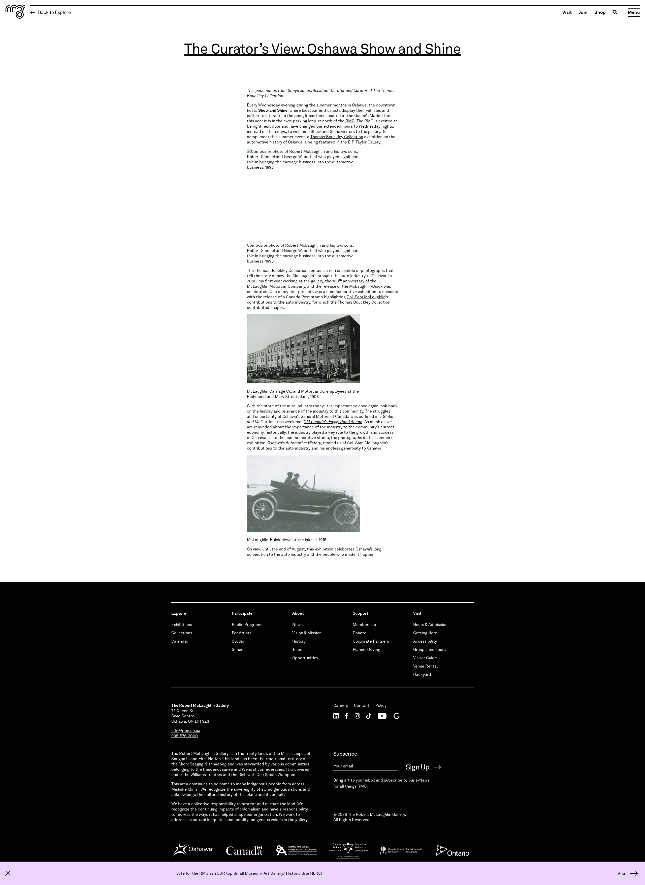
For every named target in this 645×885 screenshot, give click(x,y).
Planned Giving (366, 649)
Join (583, 12)
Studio (238, 641)
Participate (242, 613)
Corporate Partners (371, 641)
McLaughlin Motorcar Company (276, 286)
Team (297, 649)
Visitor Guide (425, 657)
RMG (349, 121)
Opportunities (305, 657)
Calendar (179, 641)
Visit (567, 12)
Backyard (422, 674)
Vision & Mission (306, 633)
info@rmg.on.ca (185, 730)
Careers (340, 705)
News (297, 624)
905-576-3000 (184, 735)
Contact (361, 705)
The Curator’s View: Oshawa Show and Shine (322, 48)
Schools (239, 649)
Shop (600, 12)
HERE (315, 873)
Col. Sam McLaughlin (366, 296)
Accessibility (425, 641)
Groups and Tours (429, 649)
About (298, 613)
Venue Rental (425, 666)
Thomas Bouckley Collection (336, 136)
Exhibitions (181, 624)
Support (360, 613)
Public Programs (247, 624)
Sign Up (418, 767)
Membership (364, 624)
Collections (181, 633)
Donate (359, 633)
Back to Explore (54, 12)
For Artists (241, 633)
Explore (178, 613)
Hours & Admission (430, 624)
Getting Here (425, 633)
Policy (380, 705)
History (299, 641)
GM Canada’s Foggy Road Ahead (333, 421)
